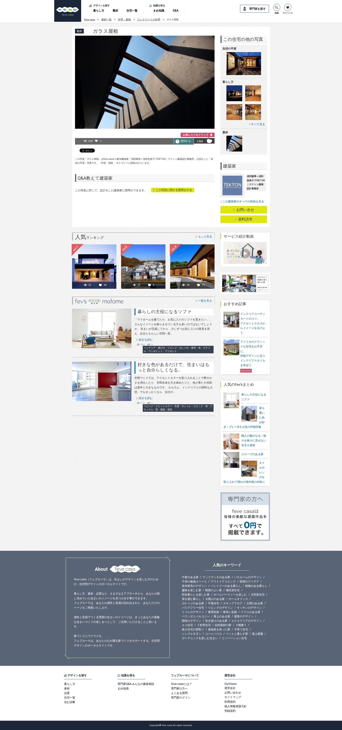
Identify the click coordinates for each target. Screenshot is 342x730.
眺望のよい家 (213, 590)
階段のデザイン (191, 620)
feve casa (89, 19)
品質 (67, 693)
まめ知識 (158, 10)
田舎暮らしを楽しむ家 (196, 594)
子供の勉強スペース (194, 581)
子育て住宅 (241, 629)
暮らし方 (98, 10)
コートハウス (213, 633)
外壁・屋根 (124, 19)
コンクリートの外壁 (148, 19)
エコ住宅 (187, 625)
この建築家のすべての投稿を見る (243, 201)
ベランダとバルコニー (196, 616)
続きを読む (146, 339)
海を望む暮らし (191, 598)
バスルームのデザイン (248, 577)
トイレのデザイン (193, 612)
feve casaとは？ (181, 683)
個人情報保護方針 (235, 706)
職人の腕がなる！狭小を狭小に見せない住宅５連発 (253, 440)
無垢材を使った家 (219, 629)
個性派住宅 (233, 590)
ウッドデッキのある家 (216, 577)
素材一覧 (106, 19)
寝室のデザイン (244, 616)
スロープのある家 (252, 454)
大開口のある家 (215, 598)
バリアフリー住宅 (193, 607)
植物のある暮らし (256, 585)
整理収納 (213, 612)
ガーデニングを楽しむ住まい (200, 638)
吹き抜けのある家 (216, 620)
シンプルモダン (191, 633)
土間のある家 (254, 603)
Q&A (175, 10)
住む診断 (69, 702)
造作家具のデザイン (194, 585)
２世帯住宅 (204, 625)
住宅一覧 (132, 10)
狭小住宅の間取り (193, 629)
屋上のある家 (222, 616)
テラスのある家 (250, 612)
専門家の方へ (179, 688)
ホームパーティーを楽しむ (230, 594)
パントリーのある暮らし (226, 585)
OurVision (230, 683)
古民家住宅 (258, 594)
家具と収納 (230, 612)
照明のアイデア (249, 581)
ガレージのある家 (193, 603)
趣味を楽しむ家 (191, 590)
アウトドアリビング (223, 581)
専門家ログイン (180, 697)
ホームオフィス (238, 598)
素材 (115, 10)
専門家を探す (257, 8)
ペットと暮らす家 (237, 633)
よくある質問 (179, 693)
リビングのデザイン (220, 607)
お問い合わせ (232, 692)
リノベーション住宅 (234, 638)
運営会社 (230, 688)
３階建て (240, 625)
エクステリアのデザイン (246, 620)
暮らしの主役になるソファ (165, 311)
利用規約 (230, 701)
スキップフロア (232, 603)
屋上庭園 (257, 633)
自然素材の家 (223, 625)
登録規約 (230, 710)
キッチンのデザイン (249, 607)
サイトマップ (232, 697)
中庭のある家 (190, 577)
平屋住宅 (213, 603)
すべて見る (258, 124)
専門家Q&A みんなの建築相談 (136, 683)
